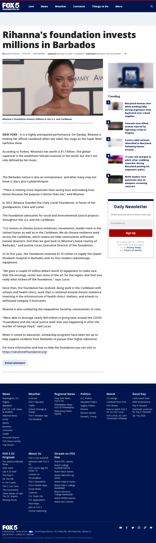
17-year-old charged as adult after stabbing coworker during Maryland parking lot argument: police (138, 163)
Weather (34, 394)
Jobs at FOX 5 (35, 507)
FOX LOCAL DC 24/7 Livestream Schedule (116, 417)
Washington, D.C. (10, 398)
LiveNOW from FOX (116, 401)
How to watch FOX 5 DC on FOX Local (116, 410)
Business (6, 426)
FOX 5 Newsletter (37, 481)
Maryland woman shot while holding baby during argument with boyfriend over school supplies (138, 110)
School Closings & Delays (37, 410)
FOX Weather (35, 419)
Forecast (32, 398)
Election (84, 409)
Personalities (34, 478)
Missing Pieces (9, 499)
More (118, 6)
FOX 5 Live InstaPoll (38, 457)
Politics (85, 394)
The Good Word (10, 489)
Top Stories (8, 444)
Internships (33, 503)
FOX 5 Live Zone (10, 486)
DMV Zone (7, 467)
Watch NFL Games (63, 461)
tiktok (145, 527)
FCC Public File (35, 496)
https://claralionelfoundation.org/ (24, 352)
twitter (132, 527)
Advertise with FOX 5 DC (38, 463)
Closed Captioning (37, 510)
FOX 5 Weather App (38, 415)
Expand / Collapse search (152, 6)
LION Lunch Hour (141, 398)
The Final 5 (7, 475)
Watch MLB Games (64, 471)
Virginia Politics (87, 405)
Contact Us (33, 474)
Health (5, 433)
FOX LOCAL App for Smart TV (38, 469)
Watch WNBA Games (64, 498)
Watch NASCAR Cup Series (64, 476)
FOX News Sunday (11, 441)
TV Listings (111, 398)
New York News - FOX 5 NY (63, 399)
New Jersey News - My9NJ (63, 412)
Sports (5, 422)
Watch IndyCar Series (64, 481)
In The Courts (9, 482)
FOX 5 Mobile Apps (37, 485)
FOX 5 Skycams (36, 401)
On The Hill (7, 478)
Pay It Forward (139, 405)
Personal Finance (10, 437)
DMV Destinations (141, 401)
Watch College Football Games (62, 466)
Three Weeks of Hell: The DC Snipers (12, 495)
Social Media (34, 488)
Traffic (31, 405)
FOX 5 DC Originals (8, 455)
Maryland (7, 405)
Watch (110, 394)
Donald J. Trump (88, 416)
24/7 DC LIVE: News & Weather (12, 410)
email (151, 527)
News (6, 394)
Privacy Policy (134, 247)
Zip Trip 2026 (138, 415)
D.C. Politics (86, 398)
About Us (34, 453)
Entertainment (39, 53)
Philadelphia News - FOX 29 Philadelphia (64, 406)
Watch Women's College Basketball (63, 493)
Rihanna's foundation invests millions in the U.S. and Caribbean (37, 119)
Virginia (5, 401)
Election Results (88, 412)
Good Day (139, 394)
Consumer (7, 430)
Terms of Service (133, 250)
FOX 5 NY (26, 53)
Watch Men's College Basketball (64, 486)
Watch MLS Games (63, 501)
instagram (138, 527)
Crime (5, 419)
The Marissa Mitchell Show (12, 463)
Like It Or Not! (9, 471)
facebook (126, 527)
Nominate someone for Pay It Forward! (142, 410)
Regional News (64, 394)
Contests (32, 492)
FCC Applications (36, 499)
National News (9, 415)
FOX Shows (112, 405)
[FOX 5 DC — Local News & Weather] (12, 6)
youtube (120, 527)
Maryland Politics (88, 401)
